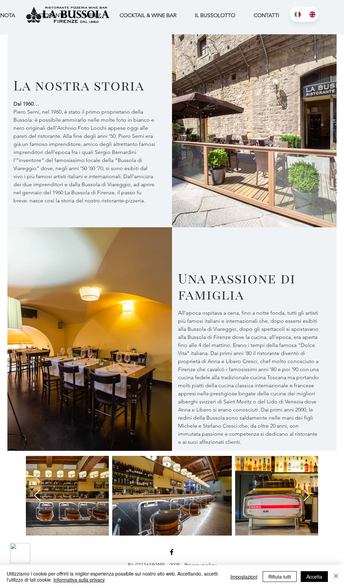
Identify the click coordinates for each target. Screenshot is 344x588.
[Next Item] (306, 495)
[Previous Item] (37, 495)
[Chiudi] (336, 577)
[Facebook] (172, 552)
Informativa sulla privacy (79, 579)
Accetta (314, 576)
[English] (311, 14)
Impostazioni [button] (243, 576)
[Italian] (297, 14)
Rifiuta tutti (279, 576)
